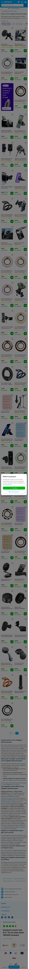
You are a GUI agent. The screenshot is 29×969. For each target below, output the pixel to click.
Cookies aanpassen (14, 491)
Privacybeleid (8, 484)
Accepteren (15, 488)
